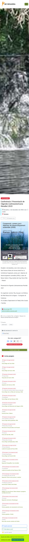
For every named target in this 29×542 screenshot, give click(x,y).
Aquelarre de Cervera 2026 (8, 385)
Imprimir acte (11, 218)
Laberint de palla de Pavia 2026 (9, 448)
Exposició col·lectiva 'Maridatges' (10, 500)
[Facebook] (8, 341)
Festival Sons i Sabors (7, 413)
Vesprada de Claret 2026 (8, 377)
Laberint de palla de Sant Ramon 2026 (11, 470)
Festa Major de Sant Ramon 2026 (10, 399)
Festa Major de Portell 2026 (9, 456)
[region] (14, 538)
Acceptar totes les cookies (17, 539)
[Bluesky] (11, 341)
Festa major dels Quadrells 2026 (10, 420)
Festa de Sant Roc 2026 (7, 434)
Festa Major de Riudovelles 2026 (10, 441)
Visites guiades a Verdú (7, 514)
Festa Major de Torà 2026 (8, 363)
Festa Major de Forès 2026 (8, 370)
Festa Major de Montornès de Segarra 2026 (12, 406)
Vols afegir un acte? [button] (8, 529)
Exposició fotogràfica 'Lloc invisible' (10, 463)
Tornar (3, 218)
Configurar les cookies (6, 539)
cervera (11, 324)
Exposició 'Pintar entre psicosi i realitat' (11, 477)
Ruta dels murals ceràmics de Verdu (10, 521)
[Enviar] (21, 341)
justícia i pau (4, 324)
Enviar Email (6, 333)
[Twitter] (18, 341)
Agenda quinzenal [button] (8, 526)
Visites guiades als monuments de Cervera (12, 507)
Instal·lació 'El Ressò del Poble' (9, 484)
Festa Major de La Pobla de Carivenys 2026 (12, 392)
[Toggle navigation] (26, 4)
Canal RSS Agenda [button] (8, 532)
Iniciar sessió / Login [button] (15, 350)
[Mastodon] (14, 341)
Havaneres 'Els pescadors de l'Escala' (11, 427)
